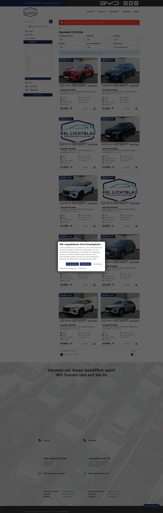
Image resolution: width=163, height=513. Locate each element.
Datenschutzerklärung (68, 268)
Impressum (82, 268)
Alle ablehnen (85, 264)
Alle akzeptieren (72, 264)
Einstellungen (97, 264)
